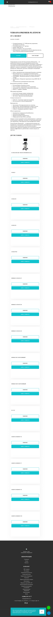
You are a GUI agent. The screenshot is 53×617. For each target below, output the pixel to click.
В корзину (18, 55)
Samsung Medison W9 (16, 516)
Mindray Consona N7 (16, 278)
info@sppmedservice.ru (33, 2)
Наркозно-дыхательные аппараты (26, 579)
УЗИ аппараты (31, 26)
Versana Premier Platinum (14, 27)
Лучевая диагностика (26, 574)
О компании (26, 559)
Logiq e (13, 172)
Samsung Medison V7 (16, 463)
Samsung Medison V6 (16, 436)
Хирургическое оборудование (26, 576)
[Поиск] (45, 2)
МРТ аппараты (26, 569)
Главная (11, 26)
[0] (49, 2)
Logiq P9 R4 (14, 251)
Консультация (35, 55)
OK (42, 611)
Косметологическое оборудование (26, 590)
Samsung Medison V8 (16, 489)
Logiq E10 (13, 198)
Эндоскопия (26, 577)
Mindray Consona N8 (16, 304)
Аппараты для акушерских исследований (26, 587)
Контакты (26, 562)
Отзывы (26, 561)
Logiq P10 (13, 225)
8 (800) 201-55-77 (27, 596)
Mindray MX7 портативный (18, 357)
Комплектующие (26, 592)
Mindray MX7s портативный (18, 383)
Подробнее (25, 158)
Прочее (26, 593)
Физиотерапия (26, 581)
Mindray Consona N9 (16, 331)
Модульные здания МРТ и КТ (26, 582)
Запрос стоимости (25, 162)
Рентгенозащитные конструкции (26, 584)
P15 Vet (13, 410)
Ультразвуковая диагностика (21, 26)
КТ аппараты (26, 570)
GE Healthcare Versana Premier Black (21, 152)
